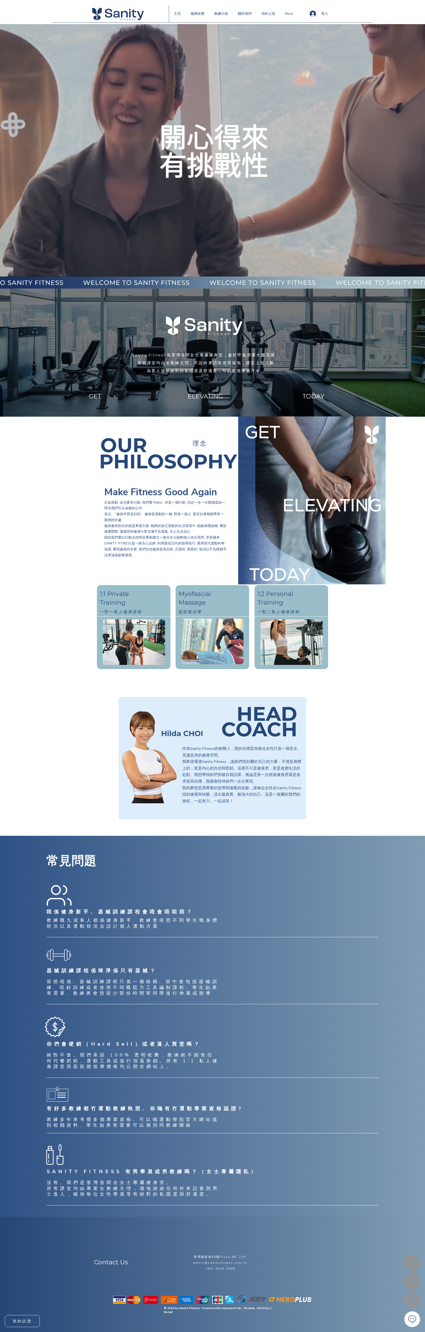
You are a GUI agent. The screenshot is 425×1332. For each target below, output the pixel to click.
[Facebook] (412, 1300)
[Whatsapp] (412, 1263)
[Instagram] (412, 1282)
